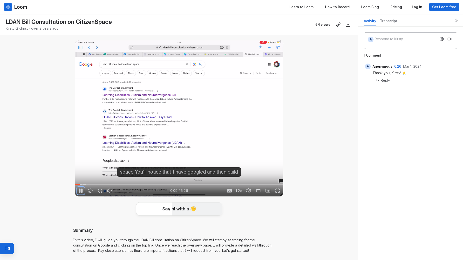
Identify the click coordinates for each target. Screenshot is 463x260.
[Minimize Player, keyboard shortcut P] (268, 191)
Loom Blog (370, 7)
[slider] (179, 184)
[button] (179, 209)
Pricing (396, 7)
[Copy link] (338, 24)
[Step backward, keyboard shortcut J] (90, 191)
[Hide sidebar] (456, 20)
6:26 (397, 66)
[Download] (348, 24)
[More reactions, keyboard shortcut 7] (215, 223)
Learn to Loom (301, 7)
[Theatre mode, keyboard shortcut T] (258, 191)
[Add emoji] (442, 39)
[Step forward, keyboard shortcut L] (100, 191)
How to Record (337, 7)
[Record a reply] (449, 39)
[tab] (370, 22)
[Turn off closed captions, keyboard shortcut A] (229, 191)
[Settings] (248, 191)
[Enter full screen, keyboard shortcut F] (277, 191)
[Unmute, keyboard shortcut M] (110, 191)
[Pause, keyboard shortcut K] (81, 191)
